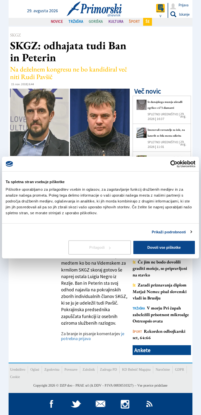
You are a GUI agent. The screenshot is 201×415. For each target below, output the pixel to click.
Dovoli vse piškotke (164, 247)
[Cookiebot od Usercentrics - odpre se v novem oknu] (173, 163)
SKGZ (15, 35)
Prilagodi (97, 247)
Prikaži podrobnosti (169, 232)
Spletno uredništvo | (164, 114)
